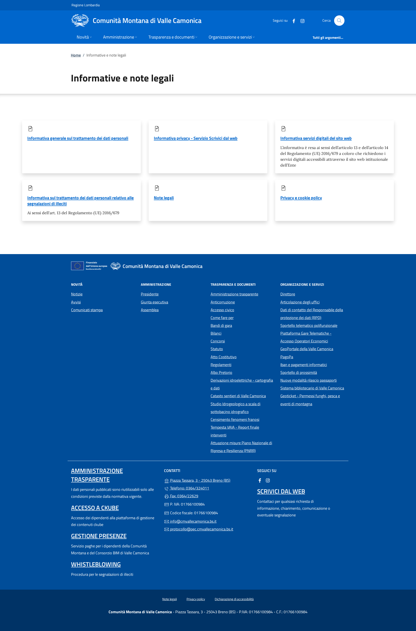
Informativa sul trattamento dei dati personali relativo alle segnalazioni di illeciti (80, 200)
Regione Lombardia (86, 5)
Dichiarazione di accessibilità (234, 599)
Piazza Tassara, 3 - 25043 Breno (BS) (210, 480)
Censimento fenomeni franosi (235, 419)
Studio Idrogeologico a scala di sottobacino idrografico (235, 408)
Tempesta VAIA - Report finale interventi (235, 431)
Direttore (287, 294)
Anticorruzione (223, 302)
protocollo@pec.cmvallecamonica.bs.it (201, 529)
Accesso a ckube (95, 507)
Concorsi (218, 341)
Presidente (150, 294)
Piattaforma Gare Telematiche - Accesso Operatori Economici (312, 337)
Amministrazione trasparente (234, 294)
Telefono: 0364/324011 (189, 488)
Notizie (77, 294)
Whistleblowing (96, 564)
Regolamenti (221, 365)
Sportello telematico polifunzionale (308, 325)
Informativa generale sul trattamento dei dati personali (77, 138)
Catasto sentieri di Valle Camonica (238, 396)
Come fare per (222, 318)
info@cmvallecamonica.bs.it (192, 521)
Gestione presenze (99, 535)
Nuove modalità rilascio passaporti (308, 380)
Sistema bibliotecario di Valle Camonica (312, 387)
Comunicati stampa (87, 310)
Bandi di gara (221, 325)
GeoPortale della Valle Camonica (312, 348)
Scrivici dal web (281, 491)
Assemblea (150, 310)
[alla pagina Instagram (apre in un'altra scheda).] (300, 20)
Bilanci (216, 333)
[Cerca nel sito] (339, 20)
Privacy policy (196, 599)
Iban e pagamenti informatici (303, 365)
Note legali (164, 197)
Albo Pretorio (241, 372)
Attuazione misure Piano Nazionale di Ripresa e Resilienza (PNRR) (241, 447)
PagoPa (306, 356)
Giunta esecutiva (154, 302)
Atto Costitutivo (243, 356)
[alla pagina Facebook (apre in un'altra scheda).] (292, 20)
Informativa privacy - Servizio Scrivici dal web (195, 138)
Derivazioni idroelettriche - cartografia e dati (242, 384)
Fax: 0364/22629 (183, 496)
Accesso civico (222, 310)
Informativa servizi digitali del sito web (316, 138)
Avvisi (76, 302)
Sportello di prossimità (298, 372)
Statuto (217, 349)
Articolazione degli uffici (300, 302)
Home (76, 55)
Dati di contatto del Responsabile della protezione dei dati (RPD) (311, 314)
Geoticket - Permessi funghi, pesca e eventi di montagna (312, 400)
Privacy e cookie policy (301, 197)
